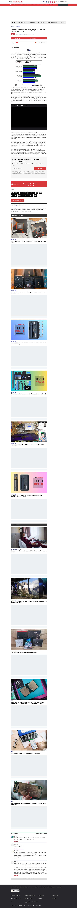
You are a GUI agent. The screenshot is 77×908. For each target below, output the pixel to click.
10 (33, 183)
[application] (29, 117)
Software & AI (48, 4)
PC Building (18, 26)
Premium (61, 5)
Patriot (25, 195)
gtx (37, 192)
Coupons (54, 4)
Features (13, 34)
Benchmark (14, 195)
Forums (65, 5)
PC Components (27, 4)
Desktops (42, 4)
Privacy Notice (14, 172)
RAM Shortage (41, 22)
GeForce (20, 195)
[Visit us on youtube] (52, 2)
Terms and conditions (15, 895)
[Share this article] (12, 43)
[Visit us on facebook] (46, 2)
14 (30, 185)
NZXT (40, 192)
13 (28, 185)
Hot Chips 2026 (21, 22)
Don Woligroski (20, 34)
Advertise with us (28, 898)
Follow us (38, 42)
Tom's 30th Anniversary (52, 22)
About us (40, 898)
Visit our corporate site (57, 886)
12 (25, 185)
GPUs (22, 4)
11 (35, 183)
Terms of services (26, 171)
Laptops (37, 4)
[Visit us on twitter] (48, 2)
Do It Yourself (23, 192)
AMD (35, 195)
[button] (65, 1)
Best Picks (14, 4)
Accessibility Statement (15, 898)
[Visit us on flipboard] (54, 2)
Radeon (30, 195)
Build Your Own (14, 192)
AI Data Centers (31, 22)
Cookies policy (55, 895)
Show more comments (28, 879)
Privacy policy (41, 895)
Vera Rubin (63, 22)
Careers (12, 901)
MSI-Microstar (31, 192)
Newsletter (44, 42)
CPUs (19, 4)
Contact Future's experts (30, 895)
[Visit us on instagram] (50, 2)
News (33, 4)
